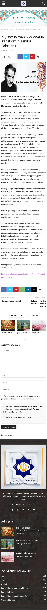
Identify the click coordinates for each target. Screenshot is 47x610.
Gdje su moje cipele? (11, 301)
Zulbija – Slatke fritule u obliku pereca (38, 304)
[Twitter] (29, 510)
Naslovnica (4, 29)
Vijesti (12, 29)
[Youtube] (34, 510)
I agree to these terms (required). (18, 417)
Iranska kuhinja (7, 592)
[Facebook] (13, 510)
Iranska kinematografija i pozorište (14, 596)
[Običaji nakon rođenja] (39, 325)
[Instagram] (18, 510)
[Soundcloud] (24, 510)
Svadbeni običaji (7, 332)
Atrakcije (20, 330)
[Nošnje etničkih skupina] (24, 325)
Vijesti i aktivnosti (8, 600)
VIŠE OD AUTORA (31, 316)
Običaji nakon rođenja (36, 333)
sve (2, 576)
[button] (43, 3)
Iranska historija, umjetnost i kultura (8, 330)
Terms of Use (17, 412)
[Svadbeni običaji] (8, 325)
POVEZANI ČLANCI (16, 316)
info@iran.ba (30, 504)
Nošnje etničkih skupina (22, 333)
